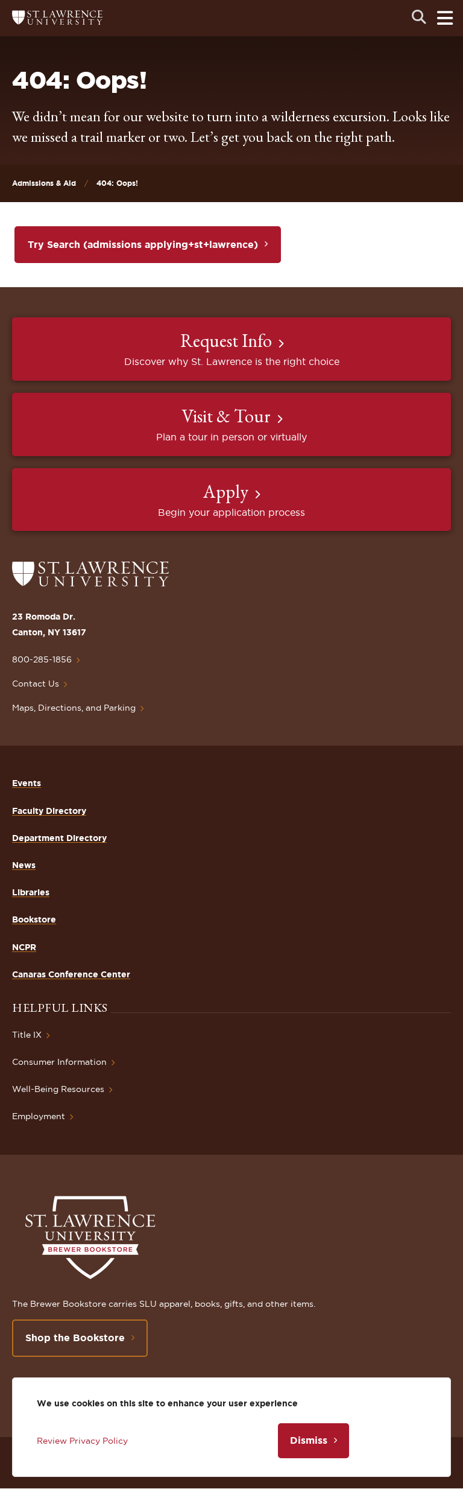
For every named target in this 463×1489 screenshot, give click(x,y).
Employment (38, 1116)
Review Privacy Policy (82, 1441)
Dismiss (308, 1440)
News (24, 865)
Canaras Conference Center (71, 974)
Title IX (27, 1035)
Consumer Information (59, 1062)
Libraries (30, 892)
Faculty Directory (49, 811)
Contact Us (35, 683)
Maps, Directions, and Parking (74, 708)
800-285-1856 (42, 659)
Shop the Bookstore (75, 1337)
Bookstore (34, 919)
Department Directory (59, 838)
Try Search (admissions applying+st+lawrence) (143, 244)
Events (26, 783)
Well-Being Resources (58, 1089)
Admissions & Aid (44, 183)
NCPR (24, 947)
